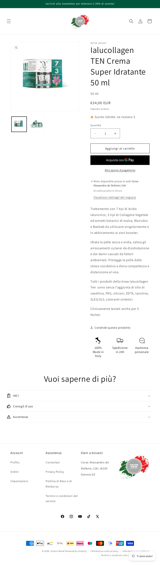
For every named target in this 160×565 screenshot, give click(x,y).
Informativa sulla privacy (105, 551)
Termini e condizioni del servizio (62, 498)
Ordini (14, 472)
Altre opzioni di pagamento (120, 170)
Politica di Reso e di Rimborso (59, 483)
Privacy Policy (55, 472)
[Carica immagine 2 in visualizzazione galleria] (36, 124)
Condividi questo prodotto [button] (113, 327)
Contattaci (53, 462)
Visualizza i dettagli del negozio (115, 197)
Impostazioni (19, 481)
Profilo (15, 462)
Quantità (95, 125)
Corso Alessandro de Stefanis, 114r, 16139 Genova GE (95, 468)
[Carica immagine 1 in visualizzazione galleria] (19, 124)
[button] (8, 21)
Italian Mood (58, 551)
